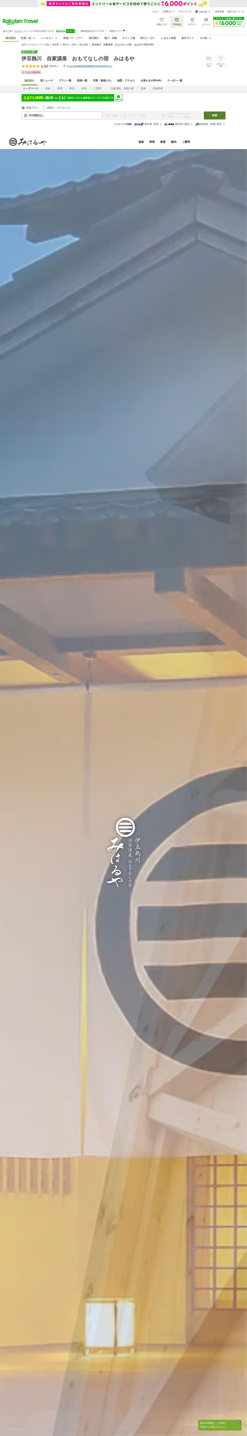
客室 (71, 88)
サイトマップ (184, 11)
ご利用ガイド (168, 11)
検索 (214, 115)
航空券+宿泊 (152, 124)
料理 (59, 88)
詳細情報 (158, 88)
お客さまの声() (151, 80)
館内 (84, 88)
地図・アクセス (126, 80)
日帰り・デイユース (58, 107)
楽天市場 (219, 11)
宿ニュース (46, 80)
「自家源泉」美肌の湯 (121, 88)
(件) (53, 66)
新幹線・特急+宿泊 (211, 124)
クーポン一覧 (174, 80)
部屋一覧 (82, 80)
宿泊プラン (32, 107)
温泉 (47, 88)
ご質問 (97, 88)
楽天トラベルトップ (31, 44)
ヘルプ (155, 11)
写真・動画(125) (102, 80)
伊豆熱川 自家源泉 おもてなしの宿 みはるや (78, 58)
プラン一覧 (65, 80)
